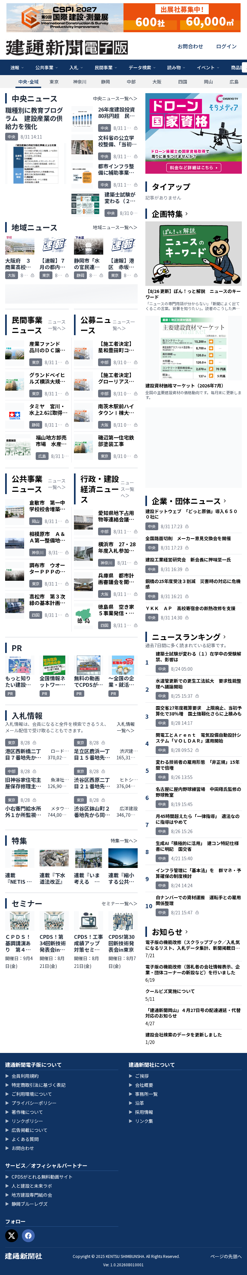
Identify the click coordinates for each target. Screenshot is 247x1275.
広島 (234, 81)
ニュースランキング (186, 637)
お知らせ (167, 932)
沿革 (136, 1103)
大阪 (156, 81)
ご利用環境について (28, 1094)
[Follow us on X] (11, 1235)
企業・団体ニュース (186, 501)
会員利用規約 (22, 1076)
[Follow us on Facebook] (28, 1235)
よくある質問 (22, 1139)
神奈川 (80, 81)
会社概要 (141, 1085)
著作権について (24, 1112)
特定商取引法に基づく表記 (35, 1085)
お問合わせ (190, 46)
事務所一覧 (143, 1094)
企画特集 (167, 214)
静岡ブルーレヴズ (26, 1204)
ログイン (226, 46)
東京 (54, 81)
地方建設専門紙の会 (28, 1195)
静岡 (105, 81)
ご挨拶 (139, 1076)
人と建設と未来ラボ (28, 1186)
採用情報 (141, 1112)
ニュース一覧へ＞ (57, 324)
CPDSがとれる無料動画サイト (39, 1176)
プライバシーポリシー (31, 1103)
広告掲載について (26, 1130)
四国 (182, 81)
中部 (131, 81)
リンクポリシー (24, 1121)
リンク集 (141, 1121)
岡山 (208, 81)
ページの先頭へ (226, 1256)
